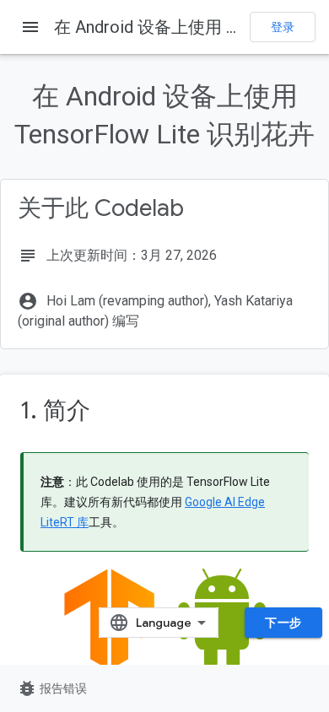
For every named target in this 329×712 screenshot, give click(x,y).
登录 (282, 27)
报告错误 (52, 688)
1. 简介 (55, 410)
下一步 (283, 622)
